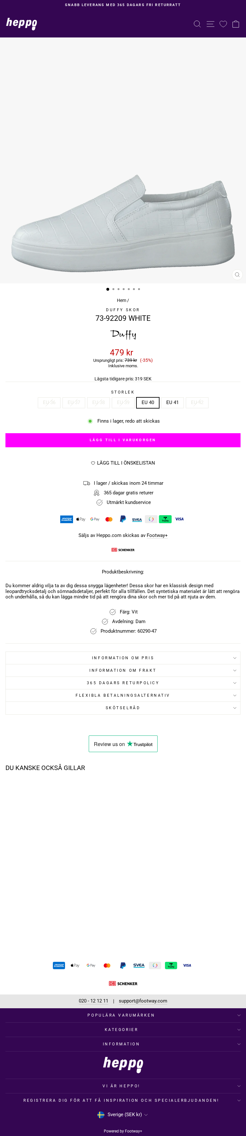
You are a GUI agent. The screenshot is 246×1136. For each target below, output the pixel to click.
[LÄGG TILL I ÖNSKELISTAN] (88, 788)
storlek (123, 392)
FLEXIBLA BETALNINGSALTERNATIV (123, 695)
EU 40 (148, 402)
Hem (121, 300)
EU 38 (98, 402)
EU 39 (123, 402)
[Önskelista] (223, 24)
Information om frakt (123, 670)
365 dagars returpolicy (123, 683)
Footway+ (157, 535)
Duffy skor (123, 310)
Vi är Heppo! (121, 1086)
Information (121, 1044)
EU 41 (172, 402)
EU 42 (197, 402)
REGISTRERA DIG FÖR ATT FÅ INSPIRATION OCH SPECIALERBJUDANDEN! (121, 1100)
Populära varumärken (121, 1015)
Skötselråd (123, 708)
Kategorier (121, 1029)
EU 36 (49, 402)
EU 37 (74, 402)
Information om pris (123, 658)
